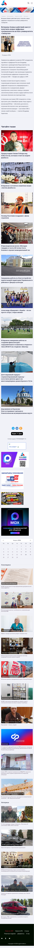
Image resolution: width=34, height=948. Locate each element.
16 (21, 552)
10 (25, 549)
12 (3, 552)
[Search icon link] (28, 3)
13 (8, 552)
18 (30, 552)
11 (30, 549)
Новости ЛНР (9, 931)
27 (8, 557)
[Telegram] (9, 938)
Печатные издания (10, 934)
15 (17, 552)
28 (12, 557)
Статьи (27, 931)
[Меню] (32, 3)
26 (3, 557)
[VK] (1, 938)
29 (17, 557)
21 (12, 554)
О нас (28, 934)
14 (12, 552)
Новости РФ (19, 931)
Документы (21, 934)
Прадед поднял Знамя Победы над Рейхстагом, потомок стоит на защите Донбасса (15, 156)
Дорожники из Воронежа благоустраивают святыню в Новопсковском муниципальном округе (16, 411)
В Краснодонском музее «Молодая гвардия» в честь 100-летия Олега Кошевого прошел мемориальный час (15, 248)
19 (3, 554)
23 (21, 554)
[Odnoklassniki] (5, 938)
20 (8, 554)
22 (17, 554)
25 (30, 554)
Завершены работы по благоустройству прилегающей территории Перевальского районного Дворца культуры (17, 280)
